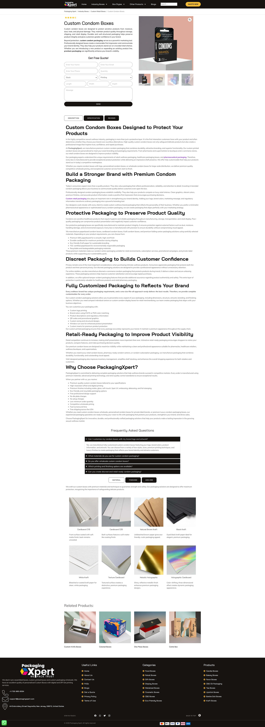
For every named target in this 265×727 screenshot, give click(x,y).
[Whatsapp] (100, 716)
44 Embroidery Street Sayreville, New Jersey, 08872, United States (36, 706)
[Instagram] (109, 716)
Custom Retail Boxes (98, 11)
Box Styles (117, 4)
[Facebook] (95, 716)
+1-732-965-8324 (17, 691)
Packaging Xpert (70, 11)
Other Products (136, 4)
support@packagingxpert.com (22, 699)
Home (84, 4)
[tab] (73, 118)
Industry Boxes (98, 4)
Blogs (153, 4)
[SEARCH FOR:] (169, 4)
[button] (190, 20)
